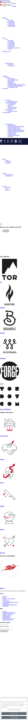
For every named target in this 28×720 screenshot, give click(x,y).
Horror (2, 482)
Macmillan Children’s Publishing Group (16, 84)
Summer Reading (12, 133)
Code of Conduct (6, 601)
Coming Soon (11, 23)
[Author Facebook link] (10, 673)
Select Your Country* (4, 626)
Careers (4, 597)
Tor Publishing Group (13, 87)
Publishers (5, 76)
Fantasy (2, 459)
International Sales (7, 616)
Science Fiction (4, 436)
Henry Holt (10, 82)
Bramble (2, 333)
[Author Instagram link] (10, 652)
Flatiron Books (11, 81)
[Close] (26, 699)
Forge (1, 384)
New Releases (11, 21)
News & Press (6, 603)
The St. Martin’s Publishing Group (15, 85)
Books (4, 17)
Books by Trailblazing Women (14, 129)
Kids (4, 38)
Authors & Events (9, 63)
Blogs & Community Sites (11, 102)
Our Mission (8, 187)
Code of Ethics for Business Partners (10, 602)
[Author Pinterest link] (10, 684)
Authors (4, 173)
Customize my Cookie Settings (14, 709)
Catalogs (4, 611)
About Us (5, 186)
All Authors (10, 64)
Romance (2, 553)
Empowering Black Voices (14, 127)
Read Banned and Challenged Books (16, 126)
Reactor (9, 106)
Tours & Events (8, 175)
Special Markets (6, 617)
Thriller (2, 506)
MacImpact (10, 136)
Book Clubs (8, 100)
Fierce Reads (11, 105)
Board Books (11, 46)
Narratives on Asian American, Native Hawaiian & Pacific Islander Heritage (16, 131)
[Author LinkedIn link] (10, 663)
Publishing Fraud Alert (7, 619)
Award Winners (11, 22)
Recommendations (9, 124)
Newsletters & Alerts (12, 111)
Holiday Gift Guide (12, 125)
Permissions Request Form (8, 618)
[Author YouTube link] (10, 201)
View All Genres (11, 26)
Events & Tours (11, 65)
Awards (7, 160)
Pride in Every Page (12, 132)
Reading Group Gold (12, 101)
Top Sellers (10, 20)
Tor (1, 282)
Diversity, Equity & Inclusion (9, 598)
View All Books (11, 25)
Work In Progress (12, 108)
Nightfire (2, 307)
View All (10, 49)
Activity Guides (11, 45)
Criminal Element (12, 103)
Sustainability (5, 606)
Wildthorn (3, 358)
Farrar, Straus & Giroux (13, 79)
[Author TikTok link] (10, 212)
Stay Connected (8, 109)
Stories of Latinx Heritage (13, 135)
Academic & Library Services (9, 612)
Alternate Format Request (8, 613)
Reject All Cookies (14, 713)
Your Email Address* (4, 630)
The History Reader (12, 107)
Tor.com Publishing (5, 409)
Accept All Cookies (14, 717)
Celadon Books (11, 78)
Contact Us (7, 190)
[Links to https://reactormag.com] (9, 576)
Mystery (2, 529)
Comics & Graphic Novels (14, 47)
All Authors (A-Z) (9, 174)
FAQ (6, 188)
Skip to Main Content (4, 0)
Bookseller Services (7, 615)
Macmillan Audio (12, 83)
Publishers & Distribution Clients (10, 604)
